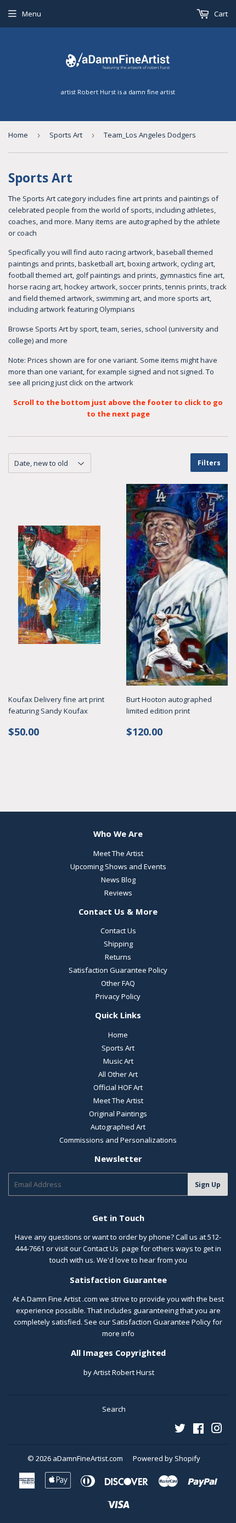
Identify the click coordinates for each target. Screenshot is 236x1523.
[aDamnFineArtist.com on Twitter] (180, 1430)
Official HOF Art (118, 1087)
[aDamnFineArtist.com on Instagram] (216, 1430)
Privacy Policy (118, 996)
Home (18, 135)
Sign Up (208, 1184)
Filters (209, 462)
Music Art (118, 1061)
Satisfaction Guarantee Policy (118, 970)
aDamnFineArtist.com (88, 1458)
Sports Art (65, 135)
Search (114, 1409)
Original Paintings (118, 1114)
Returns (118, 957)
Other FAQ (118, 983)
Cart (220, 14)
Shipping (118, 944)
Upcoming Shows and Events (118, 866)
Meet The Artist (118, 853)
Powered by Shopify (166, 1458)
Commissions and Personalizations (118, 1140)
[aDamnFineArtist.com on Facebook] (198, 1430)
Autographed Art (118, 1127)
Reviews (118, 893)
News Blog (118, 880)
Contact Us (118, 931)
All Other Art (118, 1074)
